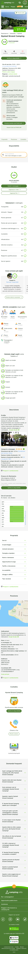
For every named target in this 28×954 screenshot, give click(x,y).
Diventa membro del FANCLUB (13, 123)
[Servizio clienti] (19, 2)
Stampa (17, 947)
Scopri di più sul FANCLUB (14, 127)
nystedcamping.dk (14, 76)
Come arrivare (5, 674)
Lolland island (12, 74)
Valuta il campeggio (13, 186)
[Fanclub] (20, 6)
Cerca (7, 6)
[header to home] (7, 2)
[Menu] (2, 6)
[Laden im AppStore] (14, 937)
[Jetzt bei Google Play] (14, 941)
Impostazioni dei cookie (8, 948)
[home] (14, 892)
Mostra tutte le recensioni (13, 297)
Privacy (22, 947)
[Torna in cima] (14, 886)
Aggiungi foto (14, 193)
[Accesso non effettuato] (25, 2)
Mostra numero (14, 733)
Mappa (13, 6)
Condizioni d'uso (9, 947)
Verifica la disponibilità (13, 58)
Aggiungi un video (14, 189)
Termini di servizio (21, 948)
